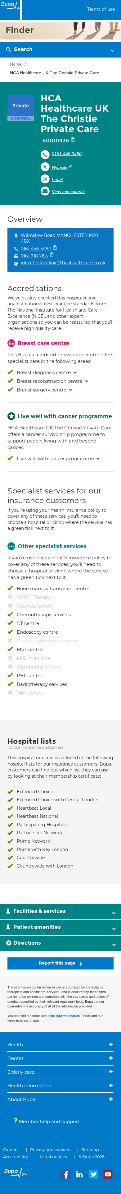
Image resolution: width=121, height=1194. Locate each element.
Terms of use (101, 9)
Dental (15, 1058)
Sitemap (90, 1149)
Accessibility (15, 1156)
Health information (29, 1086)
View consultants (68, 191)
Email (57, 179)
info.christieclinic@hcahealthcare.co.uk (63, 263)
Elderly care (20, 1072)
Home (16, 64)
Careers (10, 1149)
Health (15, 1045)
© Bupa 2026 (91, 1156)
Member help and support (48, 1121)
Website (60, 167)
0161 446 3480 (67, 153)
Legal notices (53, 1156)
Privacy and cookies (50, 1149)
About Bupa (21, 1099)
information (65, 1016)
